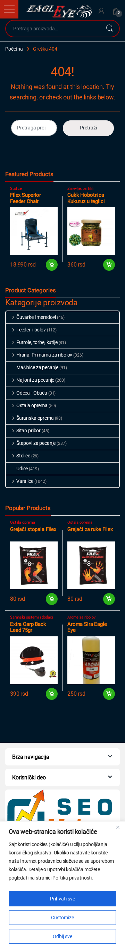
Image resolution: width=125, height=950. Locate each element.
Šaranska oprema (35, 418)
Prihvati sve (62, 899)
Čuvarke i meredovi (36, 317)
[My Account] (101, 11)
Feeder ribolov (31, 329)
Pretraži (109, 29)
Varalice (24, 481)
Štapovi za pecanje (36, 443)
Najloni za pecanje (35, 380)
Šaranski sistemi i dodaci (31, 617)
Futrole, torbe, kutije (37, 342)
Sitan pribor (28, 430)
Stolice (16, 188)
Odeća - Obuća (31, 393)
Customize (62, 917)
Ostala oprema (32, 405)
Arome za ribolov (81, 617)
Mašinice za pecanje (37, 367)
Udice (22, 468)
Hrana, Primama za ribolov (44, 355)
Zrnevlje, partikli (80, 188)
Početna (14, 49)
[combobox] (53, 29)
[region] (62, 885)
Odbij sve (62, 936)
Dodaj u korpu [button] (51, 265)
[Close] (118, 827)
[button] (9, 9)
